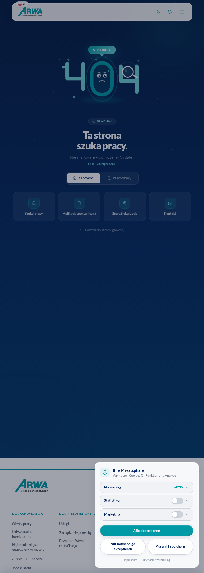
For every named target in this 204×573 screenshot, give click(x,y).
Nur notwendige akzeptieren (122, 546)
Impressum (130, 560)
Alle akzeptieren (146, 530)
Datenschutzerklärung (156, 560)
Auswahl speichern (170, 546)
